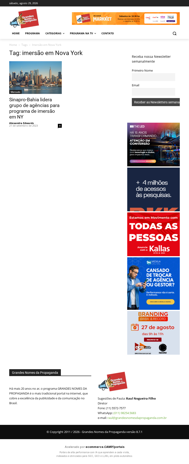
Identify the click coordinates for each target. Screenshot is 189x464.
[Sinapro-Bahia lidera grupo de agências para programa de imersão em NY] (35, 77)
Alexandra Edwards (21, 123)
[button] (174, 33)
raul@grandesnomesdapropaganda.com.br (137, 418)
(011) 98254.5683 (124, 413)
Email (135, 85)
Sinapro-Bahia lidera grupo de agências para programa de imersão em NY (34, 108)
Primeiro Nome (142, 70)
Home (13, 45)
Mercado (15, 91)
